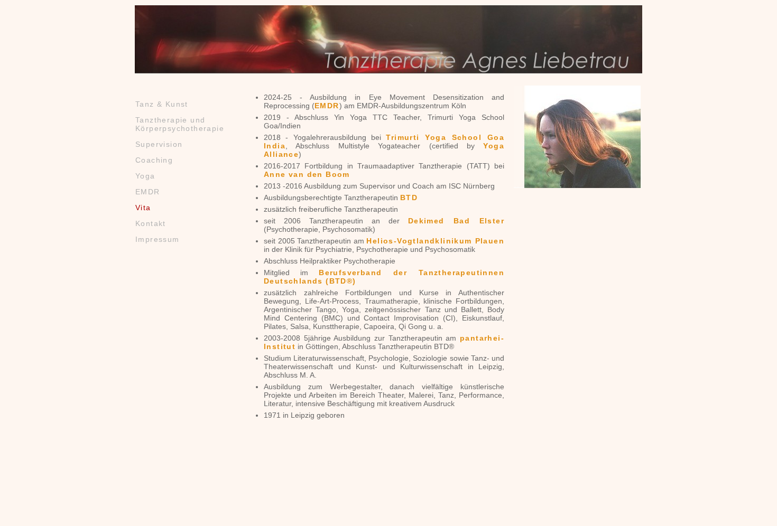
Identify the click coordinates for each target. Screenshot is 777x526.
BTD (409, 197)
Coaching (154, 160)
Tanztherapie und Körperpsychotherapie (179, 124)
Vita (143, 207)
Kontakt (150, 223)
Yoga (145, 176)
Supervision (158, 144)
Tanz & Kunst (161, 104)
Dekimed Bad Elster (456, 221)
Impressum (157, 239)
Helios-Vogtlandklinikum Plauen (435, 241)
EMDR (147, 191)
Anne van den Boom (307, 174)
